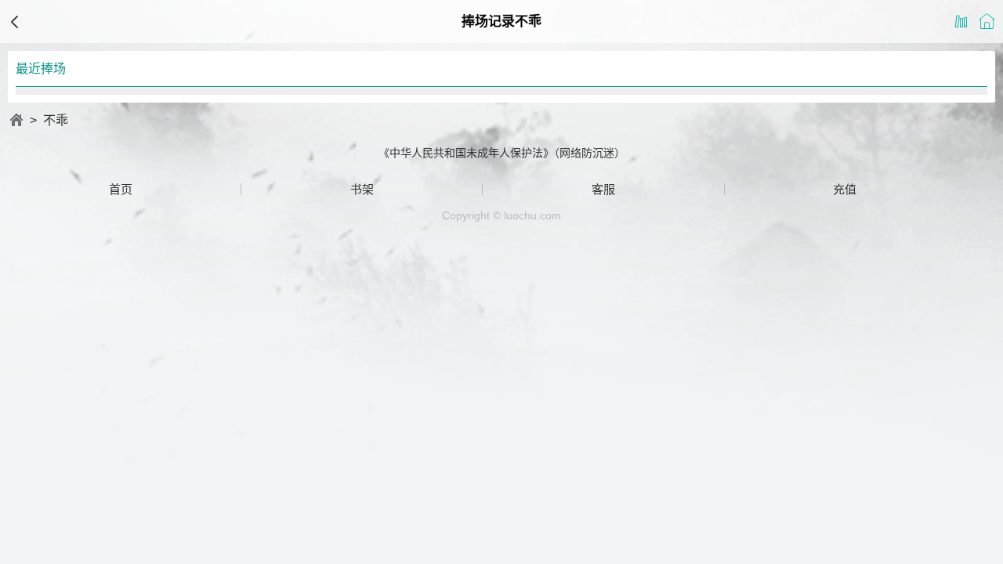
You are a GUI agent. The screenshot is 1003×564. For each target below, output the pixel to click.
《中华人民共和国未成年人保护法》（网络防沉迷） (501, 152)
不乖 (55, 120)
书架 (362, 189)
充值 (844, 189)
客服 (603, 189)
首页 (120, 189)
